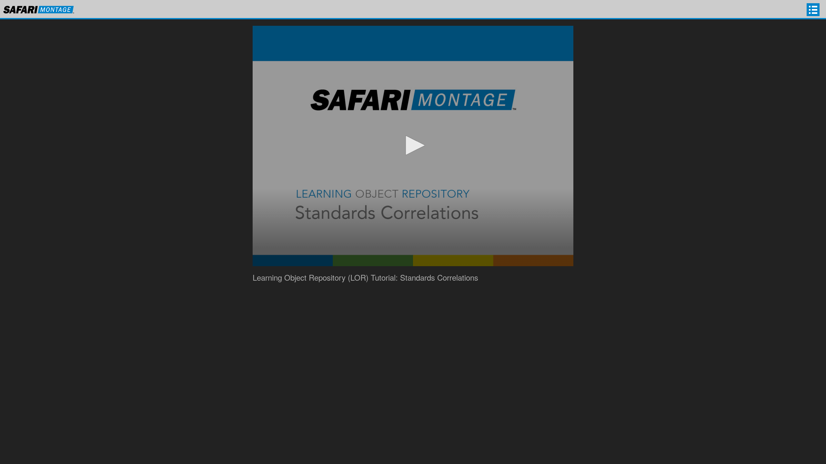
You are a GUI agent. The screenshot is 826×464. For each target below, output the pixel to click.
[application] (413, 146)
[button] (413, 145)
